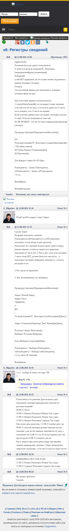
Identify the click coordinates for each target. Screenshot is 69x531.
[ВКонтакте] (22, 42)
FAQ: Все (21, 509)
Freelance (17, 512)
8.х (33, 509)
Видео (53, 509)
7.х (29, 509)
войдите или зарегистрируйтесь (18, 493)
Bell (8, 57)
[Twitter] (27, 42)
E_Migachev (9, 208)
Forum (7, 512)
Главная (10, 509)
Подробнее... (51, 526)
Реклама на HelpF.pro (42, 512)
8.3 (46, 509)
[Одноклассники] (33, 42)
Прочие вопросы (58, 38)
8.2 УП (40, 509)
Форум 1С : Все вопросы (16, 38)
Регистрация (9, 21)
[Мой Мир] (38, 42)
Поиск (26, 512)
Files (60, 509)
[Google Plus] (17, 42)
